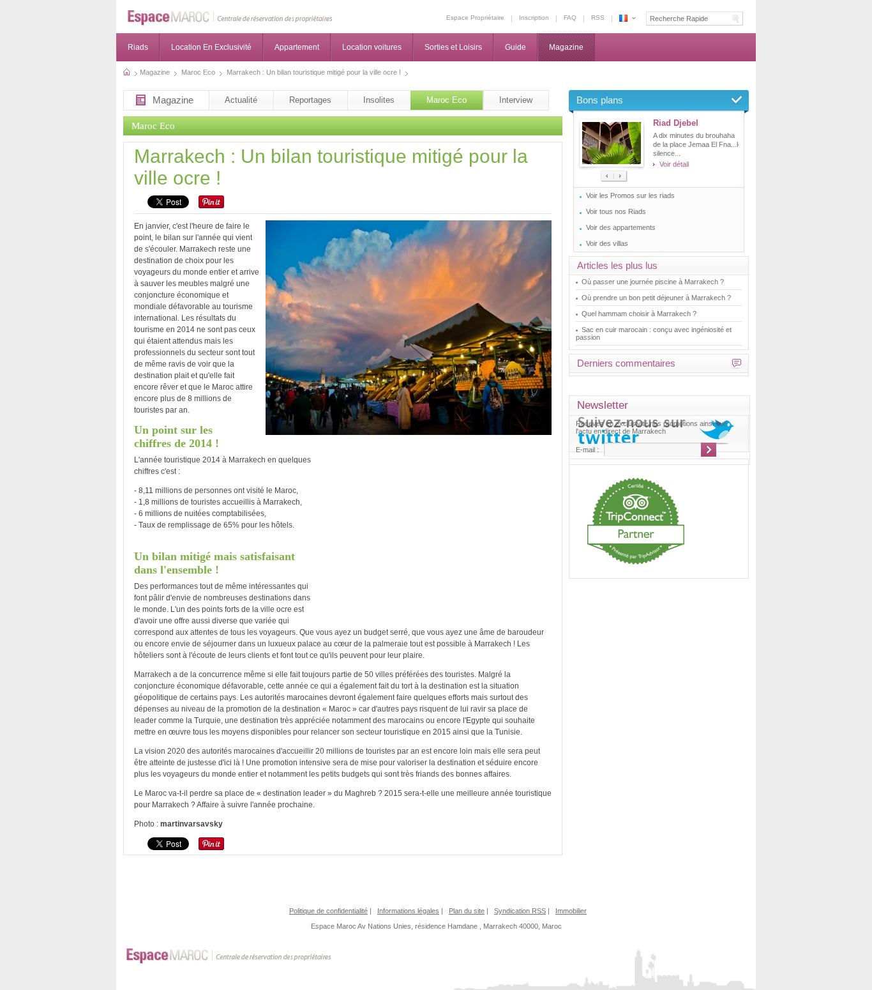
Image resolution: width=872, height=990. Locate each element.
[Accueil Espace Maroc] (133, 72)
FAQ (570, 17)
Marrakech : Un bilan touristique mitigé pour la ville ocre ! (623, 18)
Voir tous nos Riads (616, 211)
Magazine (566, 47)
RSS (598, 17)
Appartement (296, 47)
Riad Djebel (675, 123)
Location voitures (372, 47)
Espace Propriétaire (475, 17)
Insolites (379, 100)
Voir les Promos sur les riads (630, 195)
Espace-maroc (230, 18)
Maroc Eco (446, 100)
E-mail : (587, 449)
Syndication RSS (520, 911)
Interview (515, 100)
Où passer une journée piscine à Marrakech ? (653, 282)
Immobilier (571, 911)
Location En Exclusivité (211, 47)
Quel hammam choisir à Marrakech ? (639, 313)
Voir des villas (607, 243)
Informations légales (408, 911)
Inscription (534, 17)
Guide (515, 47)
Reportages (310, 100)
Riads (138, 47)
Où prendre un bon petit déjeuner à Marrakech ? (656, 297)
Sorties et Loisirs (453, 47)
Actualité (241, 100)
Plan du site (467, 911)
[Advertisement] (442, 530)
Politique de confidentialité (328, 911)
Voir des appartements (621, 227)
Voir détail (674, 163)
